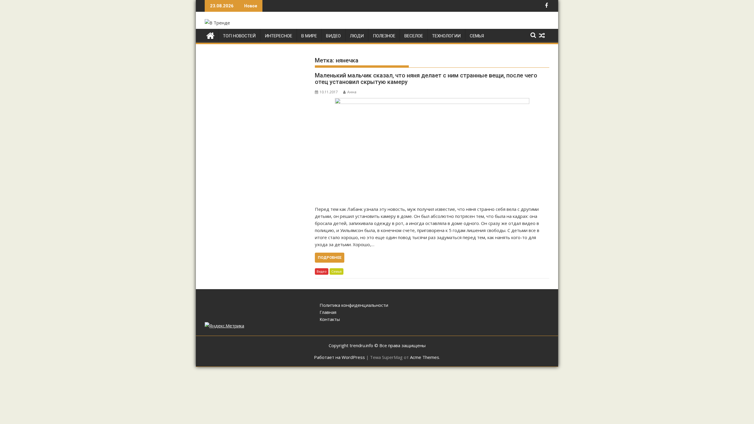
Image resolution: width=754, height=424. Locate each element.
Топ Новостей (239, 36)
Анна (351, 92)
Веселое (413, 36)
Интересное (278, 36)
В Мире (309, 36)
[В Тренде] (210, 34)
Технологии (446, 36)
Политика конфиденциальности (354, 305)
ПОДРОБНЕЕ (329, 257)
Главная (328, 312)
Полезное (384, 36)
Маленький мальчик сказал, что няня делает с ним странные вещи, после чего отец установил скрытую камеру (426, 78)
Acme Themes (424, 357)
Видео (333, 36)
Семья (477, 36)
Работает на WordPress (339, 357)
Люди (357, 36)
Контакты (330, 319)
